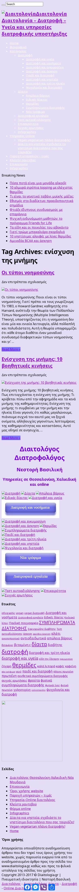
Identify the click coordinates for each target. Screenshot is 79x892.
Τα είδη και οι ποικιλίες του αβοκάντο (39, 227)
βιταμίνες (7, 645)
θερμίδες (24, 665)
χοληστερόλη (38, 690)
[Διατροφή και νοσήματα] (30, 517)
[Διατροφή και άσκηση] (20, 526)
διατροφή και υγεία (20, 658)
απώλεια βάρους (59, 638)
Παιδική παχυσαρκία (23, 623)
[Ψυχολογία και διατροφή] (22, 548)
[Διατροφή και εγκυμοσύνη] (24, 521)
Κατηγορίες (18, 51)
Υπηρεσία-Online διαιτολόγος (32, 800)
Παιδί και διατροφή (40, 75)
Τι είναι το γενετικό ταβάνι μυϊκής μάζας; (42, 196)
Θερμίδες (32, 103)
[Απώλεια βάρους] (50, 493)
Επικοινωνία (19, 164)
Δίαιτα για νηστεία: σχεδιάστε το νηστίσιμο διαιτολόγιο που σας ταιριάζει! (42, 148)
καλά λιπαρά (46, 666)
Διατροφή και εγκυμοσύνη (45, 67)
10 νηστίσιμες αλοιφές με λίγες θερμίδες (40, 236)
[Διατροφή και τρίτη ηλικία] (24, 539)
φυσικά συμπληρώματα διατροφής (27, 682)
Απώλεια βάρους (38, 95)
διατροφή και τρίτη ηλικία (49, 652)
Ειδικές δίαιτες (37, 99)
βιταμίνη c (22, 644)
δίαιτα (39, 644)
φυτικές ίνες (52, 685)
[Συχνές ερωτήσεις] (17, 595)
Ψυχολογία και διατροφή (44, 87)
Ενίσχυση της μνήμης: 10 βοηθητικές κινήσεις (32, 362)
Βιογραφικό (18, 47)
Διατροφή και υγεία (40, 59)
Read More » (11, 349)
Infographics (27, 132)
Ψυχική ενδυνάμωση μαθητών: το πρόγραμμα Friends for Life (36, 220)
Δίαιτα (23, 91)
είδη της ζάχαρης (49, 658)
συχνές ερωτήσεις (14, 680)
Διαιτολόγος (11, 884)
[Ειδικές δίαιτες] (15, 498)
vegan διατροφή (34, 613)
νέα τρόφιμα (8, 671)
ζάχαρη (6, 666)
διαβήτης (55, 645)
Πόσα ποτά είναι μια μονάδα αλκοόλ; (38, 183)
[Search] (3, 5)
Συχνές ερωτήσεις (31, 128)
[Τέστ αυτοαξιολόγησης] (21, 591)
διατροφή (15, 652)
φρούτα (34, 680)
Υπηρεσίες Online (22, 136)
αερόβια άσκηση (41, 634)
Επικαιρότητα (28, 124)
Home (14, 43)
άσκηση (27, 633)
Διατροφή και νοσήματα (43, 63)
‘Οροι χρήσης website (26, 791)
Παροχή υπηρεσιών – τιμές (29, 156)
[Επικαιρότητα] (53, 591)
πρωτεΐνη (9, 675)
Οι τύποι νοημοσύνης (28, 272)
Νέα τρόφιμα (35, 112)
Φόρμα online (20, 808)
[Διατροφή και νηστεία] (20, 543)
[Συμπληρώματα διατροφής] (24, 530)
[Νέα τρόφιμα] (30, 567)
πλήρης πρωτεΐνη (63, 671)
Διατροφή (25, 55)
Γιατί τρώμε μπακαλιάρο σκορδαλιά (37, 232)
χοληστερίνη (22, 690)
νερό (18, 671)
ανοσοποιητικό (11, 638)
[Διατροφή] (11, 493)
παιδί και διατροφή (37, 671)
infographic (8, 613)
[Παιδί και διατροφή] (18, 534)
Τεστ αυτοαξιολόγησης (34, 120)
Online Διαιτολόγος (19, 888)
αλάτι (56, 633)
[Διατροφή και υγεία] (45, 498)
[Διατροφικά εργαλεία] (30, 586)
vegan (19, 613)
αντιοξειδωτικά (33, 638)
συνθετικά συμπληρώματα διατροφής (42, 676)
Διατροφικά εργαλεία (33, 116)
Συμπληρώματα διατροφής (45, 108)
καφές (60, 666)
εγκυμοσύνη (66, 659)
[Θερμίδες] (48, 526)
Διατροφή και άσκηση (41, 71)
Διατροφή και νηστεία (42, 79)
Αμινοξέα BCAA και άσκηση (31, 240)
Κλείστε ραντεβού (23, 160)
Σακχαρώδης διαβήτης (42, 629)
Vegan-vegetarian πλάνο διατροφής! (44, 140)
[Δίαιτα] (28, 493)
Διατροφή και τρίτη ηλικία (45, 83)
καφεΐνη (70, 666)
